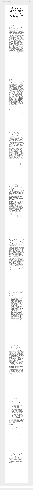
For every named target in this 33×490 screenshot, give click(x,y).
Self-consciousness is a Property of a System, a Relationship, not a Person (22, 478)
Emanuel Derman (7, 1)
